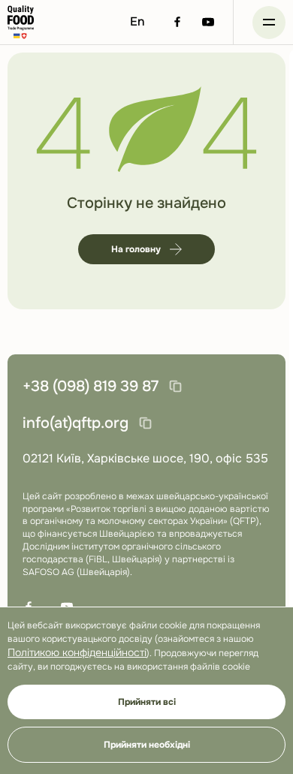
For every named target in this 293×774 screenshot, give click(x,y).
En (137, 21)
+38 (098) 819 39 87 (91, 386)
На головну (136, 249)
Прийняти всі (147, 702)
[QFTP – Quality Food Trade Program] (21, 22)
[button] (268, 22)
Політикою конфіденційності (77, 652)
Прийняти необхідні (147, 745)
